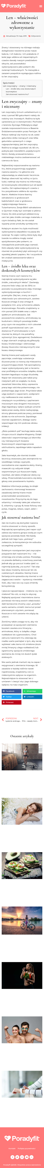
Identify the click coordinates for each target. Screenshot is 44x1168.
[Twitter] (17, 1157)
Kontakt (12, 1148)
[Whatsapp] (31, 1157)
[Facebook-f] (12, 1157)
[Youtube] (27, 1157)
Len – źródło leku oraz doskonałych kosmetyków (21, 90)
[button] (40, 6)
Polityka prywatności (26, 1148)
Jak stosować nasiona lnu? (17, 94)
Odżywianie (36, 36)
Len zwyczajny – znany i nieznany (19, 86)
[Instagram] (22, 1157)
